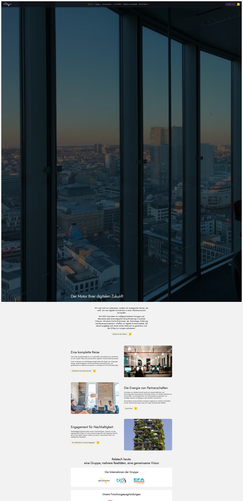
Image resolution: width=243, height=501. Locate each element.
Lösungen (97, 4)
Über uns (90, 4)
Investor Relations (118, 4)
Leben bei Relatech (143, 4)
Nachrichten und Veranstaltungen (130, 4)
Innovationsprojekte (107, 4)
